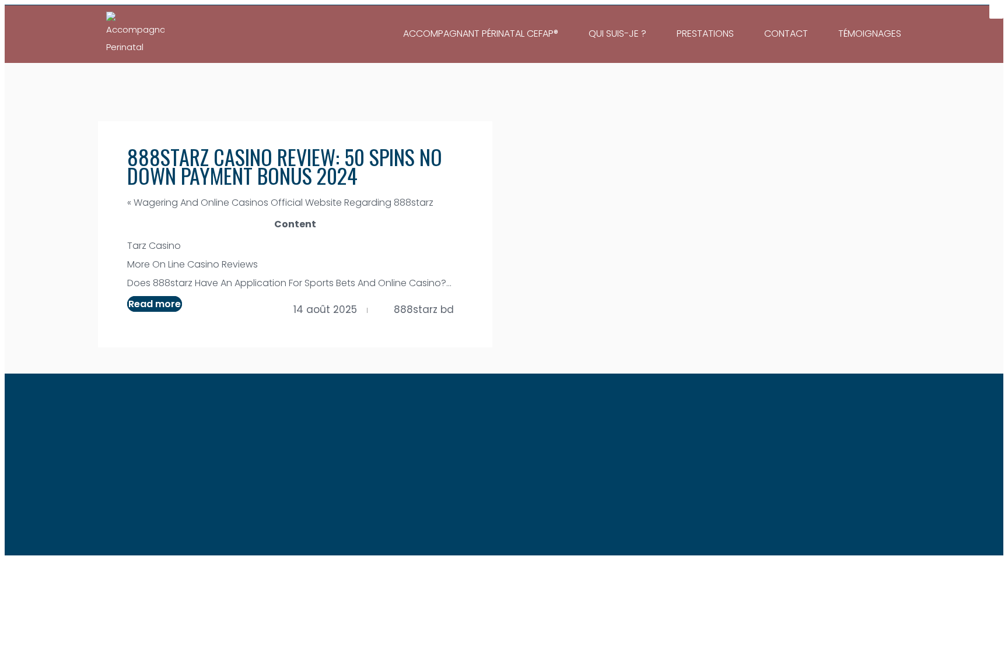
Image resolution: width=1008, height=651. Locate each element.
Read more (154, 304)
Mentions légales (486, 458)
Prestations (705, 34)
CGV (551, 458)
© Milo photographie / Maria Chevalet (640, 523)
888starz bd (424, 309)
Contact (786, 34)
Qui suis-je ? (617, 34)
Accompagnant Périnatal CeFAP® (480, 34)
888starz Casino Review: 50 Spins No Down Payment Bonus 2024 (284, 166)
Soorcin (529, 540)
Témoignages (869, 34)
